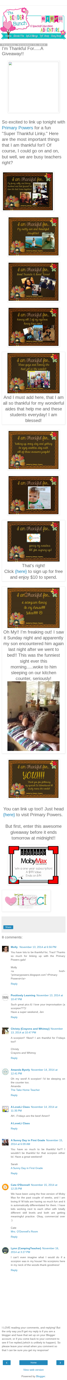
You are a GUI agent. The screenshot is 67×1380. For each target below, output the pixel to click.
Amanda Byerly (20, 1069)
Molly (14, 946)
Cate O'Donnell (20, 1184)
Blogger (40, 1376)
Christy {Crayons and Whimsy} (30, 1028)
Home (34, 1362)
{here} (21, 571)
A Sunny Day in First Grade (28, 1140)
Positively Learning (23, 995)
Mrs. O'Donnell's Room (24, 1231)
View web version (33, 1369)
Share (8, 927)
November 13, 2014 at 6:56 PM (38, 946)
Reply (14, 983)
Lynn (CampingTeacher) (26, 1248)
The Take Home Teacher (25, 1089)
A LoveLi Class (20, 1106)
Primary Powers (17, 127)
